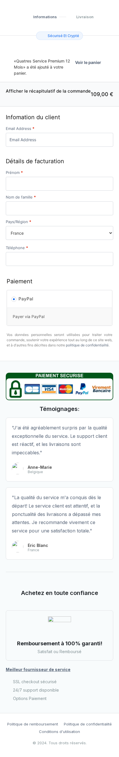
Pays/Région (18, 222)
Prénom (14, 172)
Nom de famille (21, 197)
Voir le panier (88, 62)
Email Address (20, 129)
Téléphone (17, 248)
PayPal (25, 299)
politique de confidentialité (87, 345)
